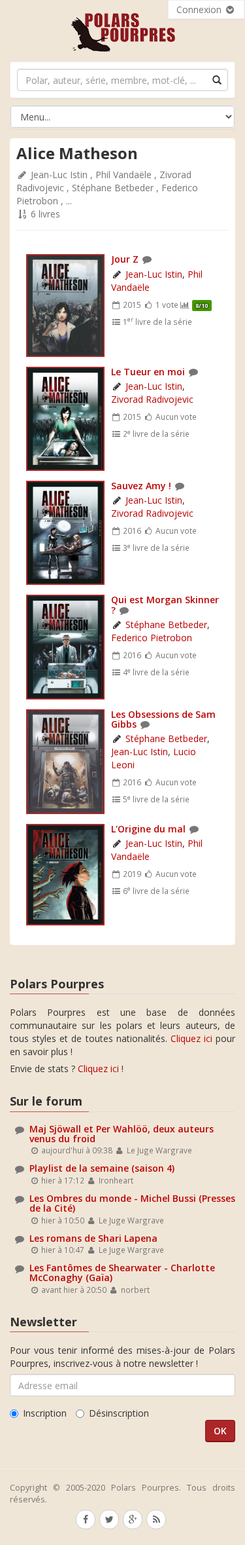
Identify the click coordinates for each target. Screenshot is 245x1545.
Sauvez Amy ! (141, 485)
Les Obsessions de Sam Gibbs (163, 719)
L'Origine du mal (148, 829)
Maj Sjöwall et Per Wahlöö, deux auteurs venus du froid (121, 1134)
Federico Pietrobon (151, 637)
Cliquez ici (191, 1038)
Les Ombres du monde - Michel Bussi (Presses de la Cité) (132, 1203)
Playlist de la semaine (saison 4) (101, 1168)
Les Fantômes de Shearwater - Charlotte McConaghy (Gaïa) (122, 1272)
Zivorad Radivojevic (152, 399)
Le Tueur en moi (148, 371)
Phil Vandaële (123, 174)
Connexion (200, 9)
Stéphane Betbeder (113, 187)
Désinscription (119, 1413)
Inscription (45, 1413)
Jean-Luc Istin (59, 174)
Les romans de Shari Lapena (93, 1238)
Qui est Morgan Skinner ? (165, 604)
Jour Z (125, 259)
